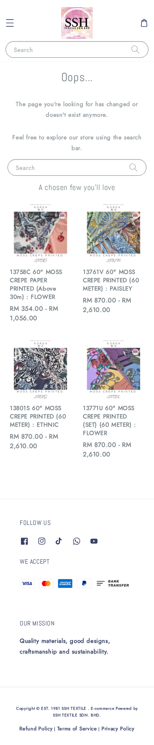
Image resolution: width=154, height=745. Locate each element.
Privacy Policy (118, 728)
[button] (10, 23)
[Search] (135, 49)
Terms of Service (77, 728)
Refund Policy (36, 728)
